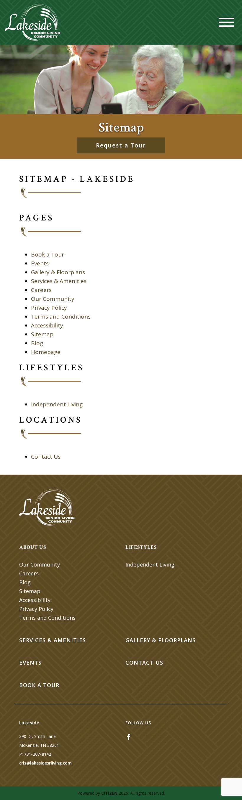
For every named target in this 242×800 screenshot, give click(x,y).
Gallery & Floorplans (58, 272)
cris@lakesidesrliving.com (45, 763)
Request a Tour (121, 145)
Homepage (45, 352)
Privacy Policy (49, 307)
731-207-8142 (37, 754)
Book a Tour (47, 254)
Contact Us (45, 456)
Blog (37, 343)
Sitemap (42, 334)
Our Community (52, 299)
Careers (41, 290)
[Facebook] (128, 736)
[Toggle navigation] (226, 22)
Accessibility (47, 325)
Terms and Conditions (61, 316)
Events (40, 263)
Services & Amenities (58, 281)
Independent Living (57, 404)
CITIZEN (109, 793)
